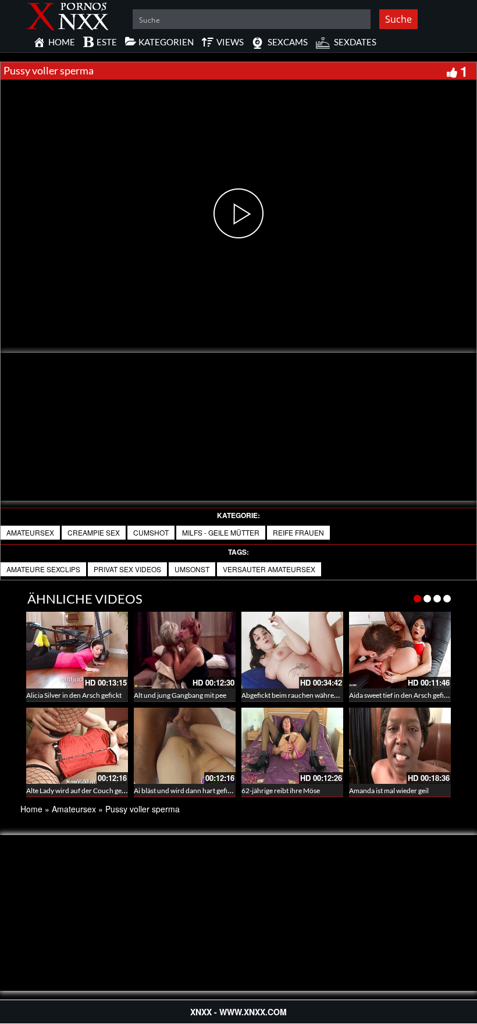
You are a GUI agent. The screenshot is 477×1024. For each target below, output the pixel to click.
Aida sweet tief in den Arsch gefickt (401, 695)
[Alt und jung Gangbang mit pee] (185, 650)
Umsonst (192, 569)
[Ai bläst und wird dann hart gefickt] (185, 746)
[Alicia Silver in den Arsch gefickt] (77, 650)
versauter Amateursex (269, 569)
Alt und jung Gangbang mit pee (180, 695)
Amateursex (30, 532)
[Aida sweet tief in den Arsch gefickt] (400, 650)
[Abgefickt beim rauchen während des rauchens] (292, 650)
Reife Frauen (298, 532)
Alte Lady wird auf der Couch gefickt (80, 790)
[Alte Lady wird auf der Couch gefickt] (77, 746)
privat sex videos (127, 569)
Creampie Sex (93, 532)
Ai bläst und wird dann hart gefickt (185, 790)
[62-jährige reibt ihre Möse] (292, 746)
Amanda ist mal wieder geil (389, 790)
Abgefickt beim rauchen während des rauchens (312, 695)
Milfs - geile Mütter (220, 532)
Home (31, 809)
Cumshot (151, 532)
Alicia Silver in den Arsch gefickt (74, 695)
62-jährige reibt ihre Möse (280, 790)
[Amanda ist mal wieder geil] (400, 746)
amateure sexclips (43, 569)
